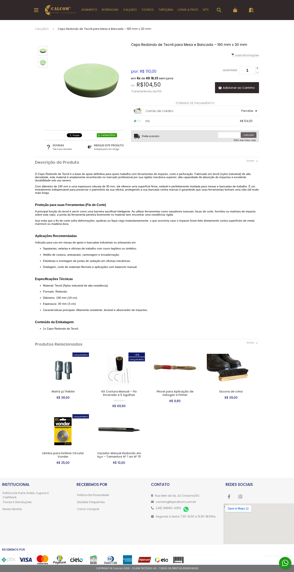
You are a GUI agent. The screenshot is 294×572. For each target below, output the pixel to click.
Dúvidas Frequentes (91, 502)
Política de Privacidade (93, 495)
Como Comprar (88, 509)
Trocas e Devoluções (17, 502)
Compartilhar (108, 135)
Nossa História (12, 509)
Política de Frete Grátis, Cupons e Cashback (26, 495)
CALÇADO (42, 29)
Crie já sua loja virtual (278, 556)
